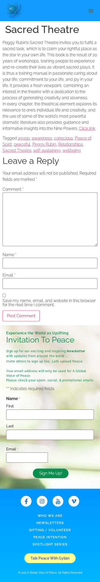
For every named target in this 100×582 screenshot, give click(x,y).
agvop (24, 138)
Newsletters (50, 523)
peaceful (22, 144)
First (10, 406)
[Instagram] (42, 501)
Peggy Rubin (44, 144)
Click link (87, 128)
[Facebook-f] (26, 501)
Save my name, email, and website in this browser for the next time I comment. (49, 303)
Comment (13, 189)
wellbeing (72, 150)
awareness (42, 138)
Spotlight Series (50, 544)
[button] (91, 10)
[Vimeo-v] (73, 501)
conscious (63, 138)
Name (9, 255)
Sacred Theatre (17, 150)
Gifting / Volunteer (50, 530)
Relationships (70, 144)
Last (10, 426)
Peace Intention (50, 537)
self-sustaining (47, 150)
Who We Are (50, 516)
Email (9, 275)
